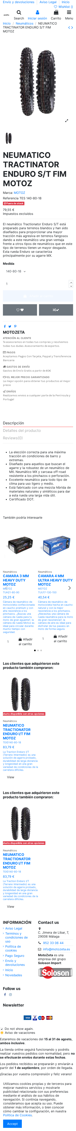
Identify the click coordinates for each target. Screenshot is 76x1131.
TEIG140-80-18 (12, 742)
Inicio (66, 2)
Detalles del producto (22, 431)
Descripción (13, 423)
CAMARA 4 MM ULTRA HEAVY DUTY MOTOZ (55, 580)
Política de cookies (13, 948)
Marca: (8, 193)
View (10, 777)
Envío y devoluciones (19, 2)
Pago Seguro (14, 956)
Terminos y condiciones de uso (16, 937)
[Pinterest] (15, 326)
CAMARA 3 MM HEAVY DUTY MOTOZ (16, 580)
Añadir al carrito (41, 296)
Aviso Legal (48, 2)
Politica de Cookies (17, 1115)
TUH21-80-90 (11, 592)
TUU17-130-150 (47, 592)
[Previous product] (69, 27)
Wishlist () (65, 7)
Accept (12, 1124)
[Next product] (72, 27)
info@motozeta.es (56, 949)
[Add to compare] (56, 310)
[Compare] (25, 563)
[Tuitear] (9, 326)
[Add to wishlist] (20, 310)
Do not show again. (19, 1029)
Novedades (13, 975)
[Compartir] (5, 326)
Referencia (11, 198)
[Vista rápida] (20, 569)
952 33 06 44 (53, 943)
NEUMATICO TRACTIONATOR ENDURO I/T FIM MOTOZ (17, 731)
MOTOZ (19, 193)
